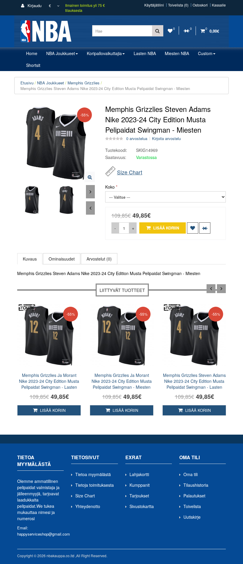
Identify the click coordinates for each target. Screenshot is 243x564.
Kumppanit (140, 485)
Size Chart (129, 172)
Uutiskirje (192, 517)
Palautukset (194, 496)
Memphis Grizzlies (84, 83)
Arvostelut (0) (99, 259)
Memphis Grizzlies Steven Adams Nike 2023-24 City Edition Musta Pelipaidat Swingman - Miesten (105, 88)
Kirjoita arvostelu (166, 138)
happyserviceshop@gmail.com (43, 534)
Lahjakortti (139, 474)
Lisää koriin (165, 228)
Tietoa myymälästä (93, 474)
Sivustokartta (142, 506)
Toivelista (192, 506)
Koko (110, 187)
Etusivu (26, 83)
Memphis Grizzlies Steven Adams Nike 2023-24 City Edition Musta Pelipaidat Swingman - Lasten (194, 381)
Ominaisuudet (62, 259)
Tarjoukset (139, 496)
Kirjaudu (33, 5)
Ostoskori (200, 5)
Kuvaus (30, 259)
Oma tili (190, 474)
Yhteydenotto (87, 506)
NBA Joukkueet (50, 83)
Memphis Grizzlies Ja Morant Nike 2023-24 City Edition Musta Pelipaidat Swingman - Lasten (49, 381)
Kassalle (219, 5)
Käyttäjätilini (154, 5)
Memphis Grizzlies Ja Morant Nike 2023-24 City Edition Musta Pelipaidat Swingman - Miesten (122, 381)
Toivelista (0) (178, 5)
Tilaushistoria (195, 485)
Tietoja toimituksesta (94, 485)
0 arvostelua (136, 138)
